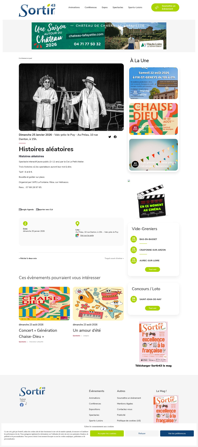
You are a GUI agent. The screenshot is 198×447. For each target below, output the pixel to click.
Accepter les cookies (107, 433)
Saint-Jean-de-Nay (150, 299)
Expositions (94, 409)
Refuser (141, 433)
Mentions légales (125, 403)
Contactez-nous (124, 409)
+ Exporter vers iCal (44, 209)
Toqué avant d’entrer (114, 258)
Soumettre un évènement (129, 398)
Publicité (121, 415)
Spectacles (118, 7)
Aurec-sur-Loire (149, 260)
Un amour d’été (87, 330)
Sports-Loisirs (135, 7)
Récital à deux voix (28, 258)
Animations (74, 7)
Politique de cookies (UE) (129, 420)
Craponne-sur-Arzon (153, 249)
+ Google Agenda (26, 209)
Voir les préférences (177, 433)
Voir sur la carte (87, 235)
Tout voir (152, 269)
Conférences (91, 7)
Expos (105, 7)
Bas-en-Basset (148, 239)
